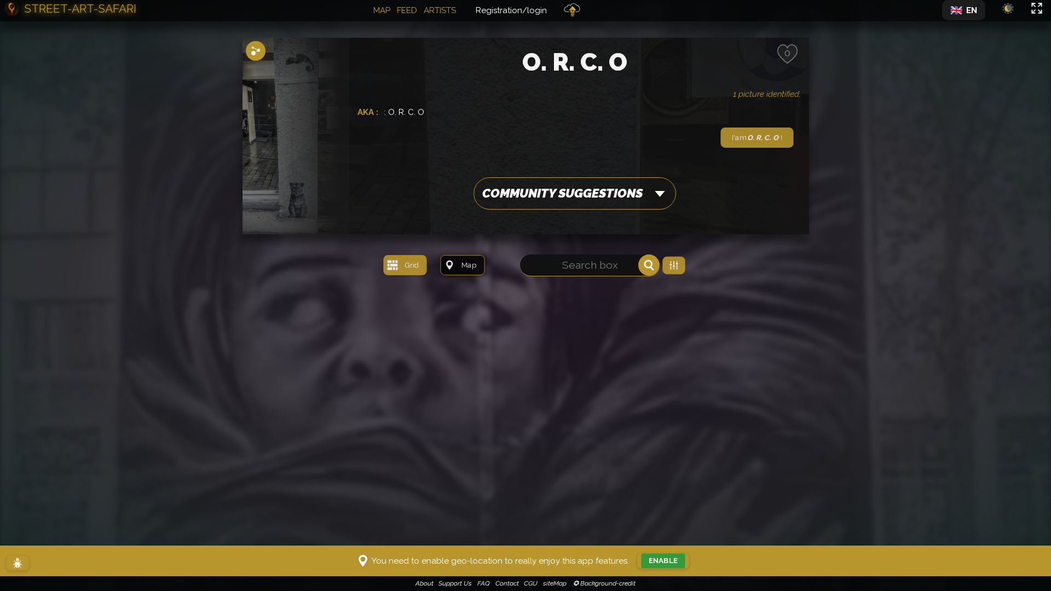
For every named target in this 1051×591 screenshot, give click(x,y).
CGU (531, 583)
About (424, 583)
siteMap (555, 583)
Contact (507, 583)
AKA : (368, 112)
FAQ (483, 583)
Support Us (455, 583)
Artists (440, 10)
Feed (407, 10)
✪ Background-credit (603, 583)
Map (381, 10)
